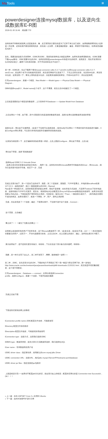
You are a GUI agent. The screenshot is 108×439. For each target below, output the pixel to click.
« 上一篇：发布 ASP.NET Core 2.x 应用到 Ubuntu (25, 396)
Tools (8, 3)
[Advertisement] (54, 419)
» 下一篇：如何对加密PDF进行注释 (19, 399)
